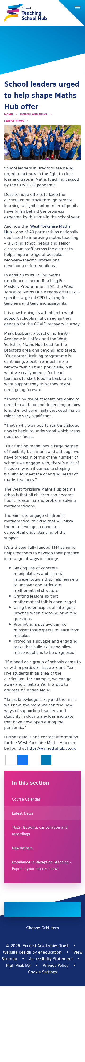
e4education (49, 952)
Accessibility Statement (51, 958)
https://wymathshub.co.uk (51, 748)
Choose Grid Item (42, 927)
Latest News (14, 121)
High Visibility (18, 965)
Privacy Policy (55, 965)
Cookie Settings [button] (42, 972)
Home (8, 114)
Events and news (33, 114)
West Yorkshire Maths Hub (37, 229)
